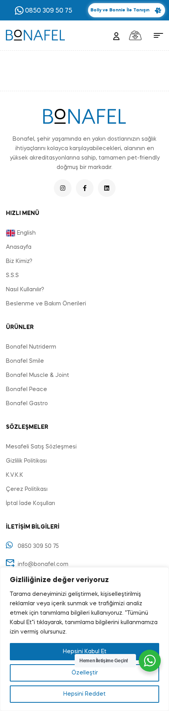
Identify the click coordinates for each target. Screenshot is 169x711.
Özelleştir (85, 673)
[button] (126, 10)
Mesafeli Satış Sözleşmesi (41, 447)
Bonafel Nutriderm (31, 347)
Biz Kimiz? (19, 261)
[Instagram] (63, 188)
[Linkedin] (107, 188)
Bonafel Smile (25, 361)
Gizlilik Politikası (26, 461)
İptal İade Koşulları (30, 503)
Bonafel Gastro (27, 403)
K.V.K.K (14, 475)
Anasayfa (18, 247)
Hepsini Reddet (84, 694)
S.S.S (12, 275)
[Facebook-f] (85, 188)
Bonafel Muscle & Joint (37, 375)
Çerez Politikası (27, 489)
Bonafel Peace (26, 389)
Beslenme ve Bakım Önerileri (46, 304)
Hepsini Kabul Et (85, 651)
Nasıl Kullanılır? (25, 289)
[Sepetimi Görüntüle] (135, 35)
